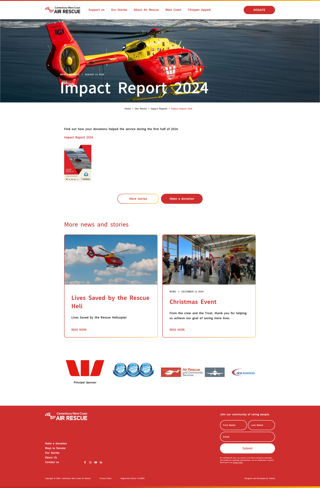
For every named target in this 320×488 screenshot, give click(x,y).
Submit (247, 448)
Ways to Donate (55, 448)
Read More (78, 329)
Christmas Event (193, 302)
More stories (138, 198)
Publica (272, 478)
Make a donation (182, 198)
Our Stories (119, 9)
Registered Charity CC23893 (132, 478)
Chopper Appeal (199, 9)
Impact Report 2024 (78, 137)
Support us (96, 9)
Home (128, 108)
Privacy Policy (238, 462)
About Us (51, 457)
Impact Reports (159, 108)
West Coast (173, 9)
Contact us (52, 462)
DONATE (259, 10)
